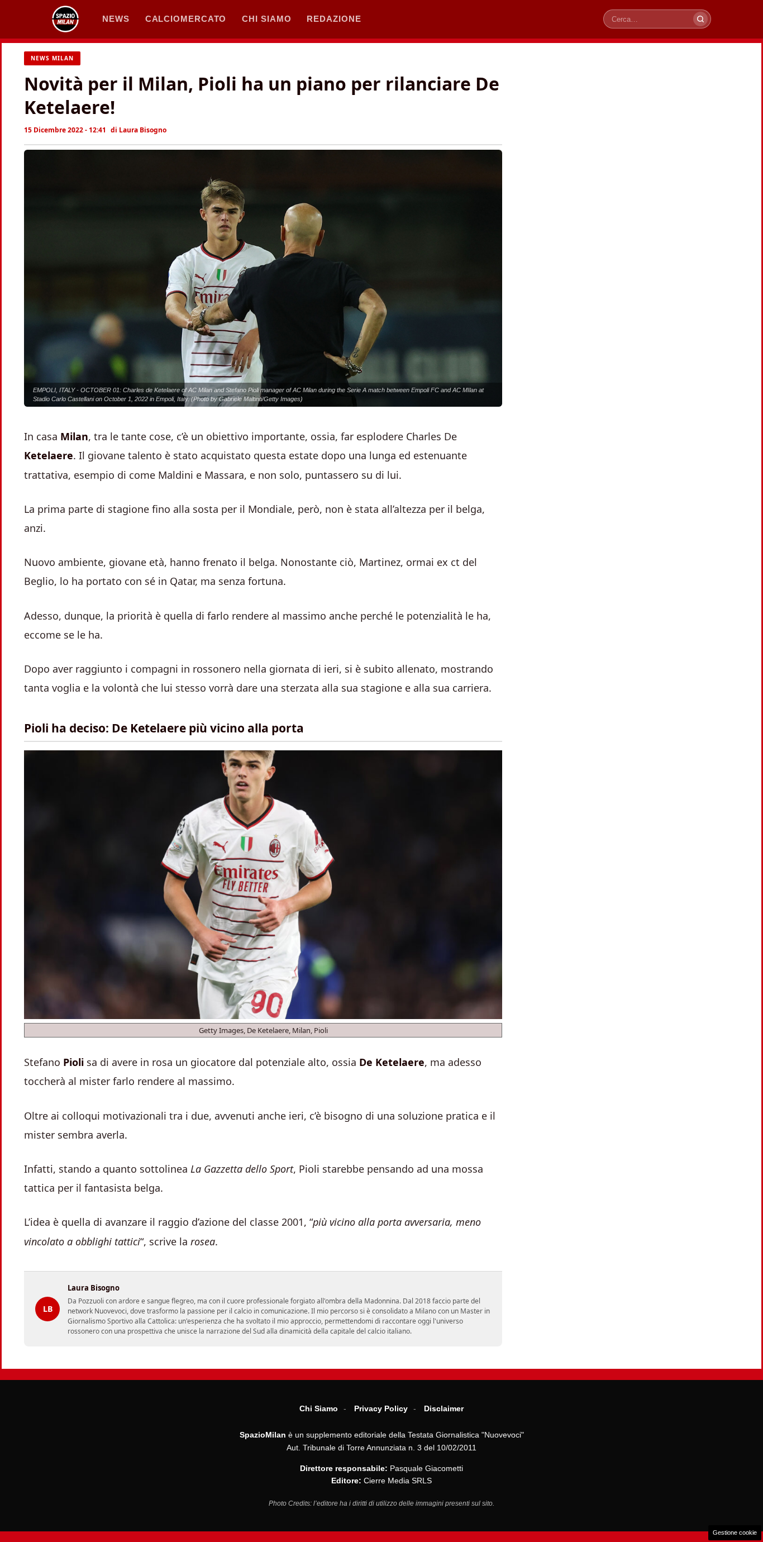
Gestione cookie (735, 1532)
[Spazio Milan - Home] (65, 19)
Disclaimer (444, 1408)
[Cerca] (700, 19)
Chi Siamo (318, 1408)
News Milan (52, 58)
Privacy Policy (381, 1408)
